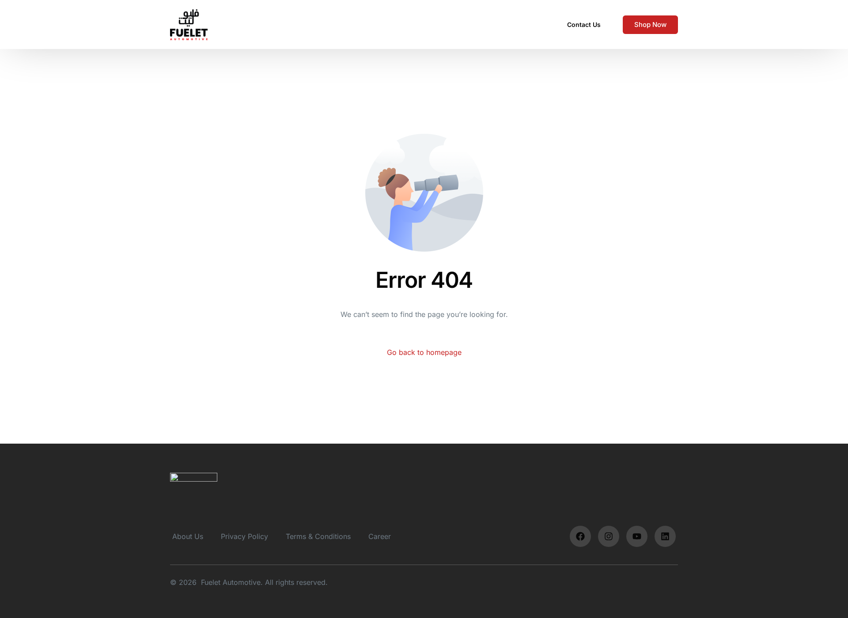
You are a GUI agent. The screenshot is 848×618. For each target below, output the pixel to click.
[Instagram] (608, 536)
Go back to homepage (424, 352)
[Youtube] (636, 536)
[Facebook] (580, 536)
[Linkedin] (665, 536)
